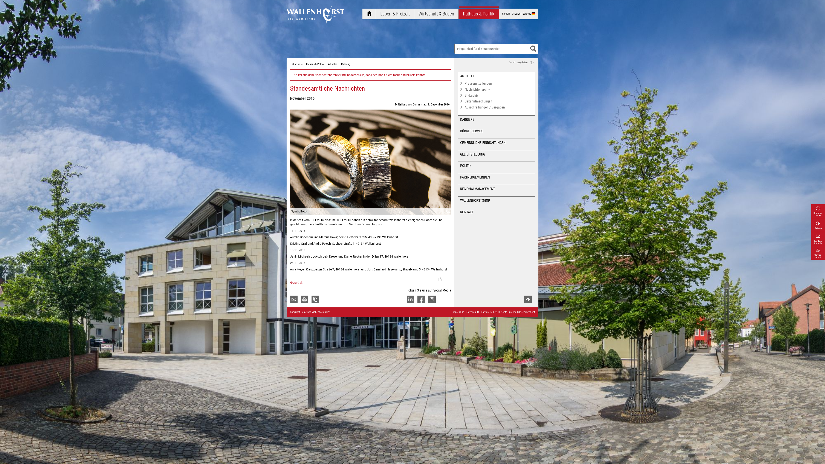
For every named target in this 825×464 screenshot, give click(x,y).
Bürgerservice (471, 131)
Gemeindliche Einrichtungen (483, 143)
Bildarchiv (471, 95)
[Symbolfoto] (370, 162)
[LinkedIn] (410, 299)
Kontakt (467, 212)
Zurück (297, 282)
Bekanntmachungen (478, 101)
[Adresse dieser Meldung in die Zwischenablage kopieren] (439, 279)
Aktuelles (468, 76)
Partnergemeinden (475, 177)
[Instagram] (432, 299)
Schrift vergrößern (519, 62)
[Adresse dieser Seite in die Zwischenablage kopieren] (315, 299)
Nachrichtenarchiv (477, 89)
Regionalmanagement (477, 189)
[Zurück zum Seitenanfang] (528, 299)
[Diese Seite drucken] (304, 299)
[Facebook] (421, 299)
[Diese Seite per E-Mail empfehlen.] (294, 299)
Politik (465, 166)
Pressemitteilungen (478, 83)
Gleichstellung (472, 154)
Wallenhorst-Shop (475, 200)
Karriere (467, 120)
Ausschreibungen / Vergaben (485, 107)
